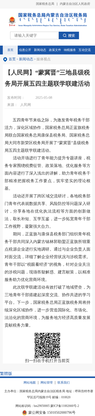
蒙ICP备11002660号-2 (64, 406)
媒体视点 (43, 59)
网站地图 (30, 382)
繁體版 (6, 373)
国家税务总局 (45, 4)
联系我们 (64, 382)
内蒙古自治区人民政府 (75, 4)
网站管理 (47, 382)
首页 (12, 59)
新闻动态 (26, 59)
